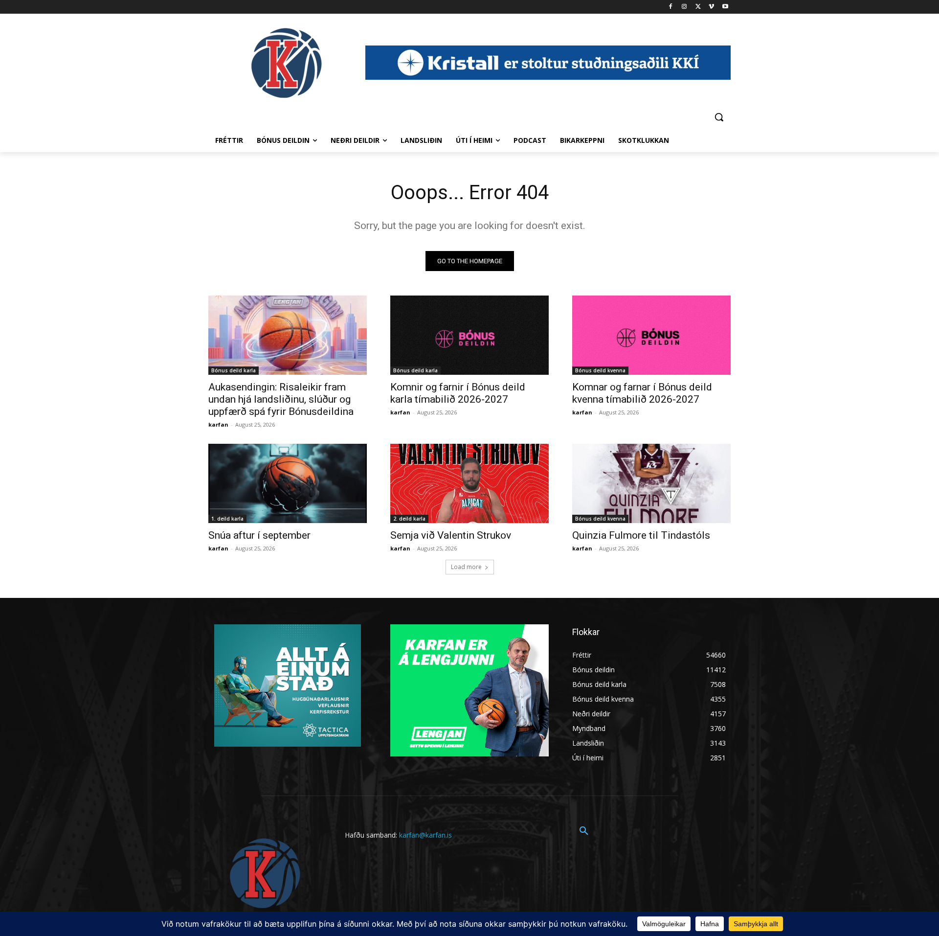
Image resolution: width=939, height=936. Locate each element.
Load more (466, 567)
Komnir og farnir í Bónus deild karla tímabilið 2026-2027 (457, 393)
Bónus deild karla (233, 370)
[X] (698, 7)
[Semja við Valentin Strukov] (469, 483)
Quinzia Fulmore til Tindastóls (641, 535)
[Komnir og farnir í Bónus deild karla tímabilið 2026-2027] (469, 335)
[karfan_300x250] (287, 685)
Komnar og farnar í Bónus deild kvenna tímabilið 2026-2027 (642, 393)
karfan (218, 424)
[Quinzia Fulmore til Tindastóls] (651, 483)
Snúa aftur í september (259, 535)
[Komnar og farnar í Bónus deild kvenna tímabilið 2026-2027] (651, 335)
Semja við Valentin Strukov (450, 535)
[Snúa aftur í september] (287, 483)
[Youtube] (725, 7)
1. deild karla (227, 518)
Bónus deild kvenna (600, 370)
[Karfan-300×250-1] (469, 690)
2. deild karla (409, 518)
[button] (719, 117)
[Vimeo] (711, 7)
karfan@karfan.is (425, 835)
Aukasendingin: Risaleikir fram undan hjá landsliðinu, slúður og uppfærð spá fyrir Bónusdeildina (281, 399)
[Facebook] (670, 7)
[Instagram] (684, 7)
